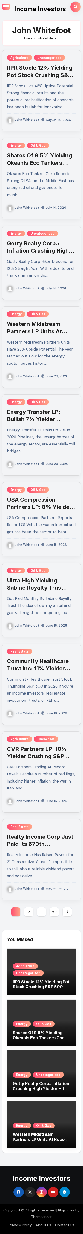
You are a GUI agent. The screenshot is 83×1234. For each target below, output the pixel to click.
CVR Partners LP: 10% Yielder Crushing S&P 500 (37, 756)
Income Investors (40, 9)
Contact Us (64, 1225)
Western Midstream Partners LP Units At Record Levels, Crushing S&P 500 (41, 1139)
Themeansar (41, 1216)
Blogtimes (66, 1210)
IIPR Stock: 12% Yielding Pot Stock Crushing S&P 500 (39, 74)
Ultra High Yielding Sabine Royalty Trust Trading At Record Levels (40, 587)
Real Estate (19, 651)
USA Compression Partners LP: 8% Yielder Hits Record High (39, 506)
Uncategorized (49, 58)
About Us (43, 1225)
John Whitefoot (27, 119)
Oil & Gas (37, 145)
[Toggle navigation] (6, 7)
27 (54, 912)
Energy (16, 145)
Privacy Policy (20, 1225)
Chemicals (46, 739)
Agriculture (19, 58)
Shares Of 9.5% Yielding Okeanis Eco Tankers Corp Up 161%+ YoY (39, 162)
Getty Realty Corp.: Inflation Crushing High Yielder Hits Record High (39, 250)
